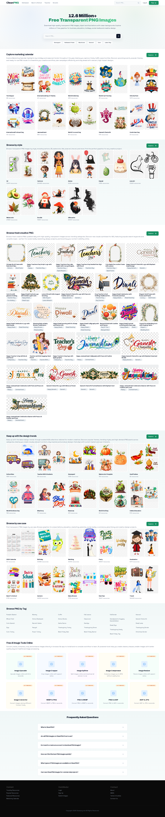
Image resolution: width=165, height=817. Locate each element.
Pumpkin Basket (11, 614)
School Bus (10, 474)
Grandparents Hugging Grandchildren (117, 620)
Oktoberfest (134, 96)
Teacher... (34, 360)
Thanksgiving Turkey (64, 627)
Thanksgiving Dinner (90, 627)
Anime (70, 181)
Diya (7, 627)
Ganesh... (143, 268)
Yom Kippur (10, 96)
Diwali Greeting (129, 298)
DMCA (112, 793)
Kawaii (101, 181)
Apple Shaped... (62, 271)
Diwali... (134, 327)
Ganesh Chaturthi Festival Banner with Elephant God (97, 386)
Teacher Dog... (12, 298)
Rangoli (34, 627)
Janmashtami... (90, 359)
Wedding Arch (145, 330)
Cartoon (40, 181)
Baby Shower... (38, 327)
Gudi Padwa (134, 474)
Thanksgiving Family (116, 629)
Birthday (40, 559)
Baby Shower (72, 596)
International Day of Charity (46, 96)
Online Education (135, 511)
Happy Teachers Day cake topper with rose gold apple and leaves (65, 266)
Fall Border (113, 614)
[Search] (139, 3)
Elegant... (143, 327)
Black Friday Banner (90, 632)
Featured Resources (13, 796)
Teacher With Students (45, 474)
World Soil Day (103, 511)
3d (7, 181)
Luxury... (143, 298)
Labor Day (108, 42)
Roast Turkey (36, 632)
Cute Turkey (10, 632)
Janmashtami (41, 132)
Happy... (30, 268)
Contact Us (114, 798)
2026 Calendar (11, 559)
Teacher (47, 3)
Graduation (133, 559)
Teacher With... (44, 360)
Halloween (25, 3)
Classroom (87, 619)
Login (60, 790)
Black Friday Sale (63, 632)
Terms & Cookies (115, 796)
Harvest (91, 42)
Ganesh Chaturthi (105, 132)
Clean (12, 2)
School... (10, 268)
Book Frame (19, 268)
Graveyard (57, 42)
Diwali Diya (113, 625)
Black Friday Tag (115, 634)
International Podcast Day (15, 132)
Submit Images (63, 796)
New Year (102, 596)
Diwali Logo (25, 300)
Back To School (11, 596)
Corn (99, 42)
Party (100, 559)
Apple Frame (110, 271)
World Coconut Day (74, 132)
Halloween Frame (69, 42)
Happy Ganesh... (132, 268)
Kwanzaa (71, 511)
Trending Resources (12, 790)
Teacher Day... (69, 360)
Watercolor (10, 217)
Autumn (55, 3)
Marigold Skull (105, 330)
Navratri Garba (36, 623)
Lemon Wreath (47, 300)
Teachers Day (90, 268)
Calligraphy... (11, 360)
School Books (62, 619)
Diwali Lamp (139, 623)
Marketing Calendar (12, 798)
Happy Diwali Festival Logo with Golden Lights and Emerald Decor (30, 295)
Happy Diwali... (26, 298)
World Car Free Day (105, 96)
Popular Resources (12, 793)
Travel (132, 596)
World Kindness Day (13, 511)
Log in (145, 3)
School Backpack (37, 619)
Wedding (71, 559)
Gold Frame (152, 298)
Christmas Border (141, 632)
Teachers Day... (41, 268)
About (112, 790)
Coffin (60, 614)
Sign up (153, 3)
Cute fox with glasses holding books (11, 295)
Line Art (132, 181)
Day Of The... (105, 327)
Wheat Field (10, 619)
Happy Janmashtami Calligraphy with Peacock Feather (94, 356)
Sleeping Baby (38, 330)
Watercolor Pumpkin (105, 474)
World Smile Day (73, 96)
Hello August (46, 298)
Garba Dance (62, 623)
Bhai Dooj (40, 511)
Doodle (39, 217)
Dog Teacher (100, 300)
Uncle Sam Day (135, 132)
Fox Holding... (12, 300)
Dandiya (86, 623)
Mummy (34, 614)
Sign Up (60, 793)
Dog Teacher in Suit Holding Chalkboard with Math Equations (103, 295)
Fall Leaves (87, 614)
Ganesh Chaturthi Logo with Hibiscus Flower (61, 386)
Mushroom (82, 42)
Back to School (37, 3)
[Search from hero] (118, 36)
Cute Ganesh (10, 623)
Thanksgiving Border (142, 627)
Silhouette (71, 217)
